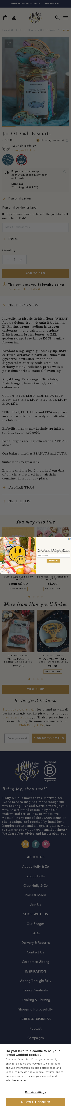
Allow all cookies (35, 1102)
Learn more (19, 1080)
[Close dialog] (69, 539)
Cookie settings (35, 1092)
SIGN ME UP (53, 560)
